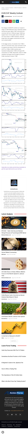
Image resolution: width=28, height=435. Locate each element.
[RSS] (16, 414)
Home (3, 7)
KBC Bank (4, 254)
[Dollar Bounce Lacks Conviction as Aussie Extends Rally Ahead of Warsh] (14, 287)
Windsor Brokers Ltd (6, 234)
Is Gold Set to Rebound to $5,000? (11, 336)
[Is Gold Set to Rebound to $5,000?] (14, 328)
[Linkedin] (17, 21)
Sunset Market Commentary (9, 252)
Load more (13, 341)
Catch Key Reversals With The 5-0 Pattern (13, 350)
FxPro (3, 338)
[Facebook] (3, 21)
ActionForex (8, 16)
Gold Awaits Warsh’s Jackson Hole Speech (13, 316)
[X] (6, 21)
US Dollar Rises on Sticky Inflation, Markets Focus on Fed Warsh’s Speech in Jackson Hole (13, 273)
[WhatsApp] (13, 21)
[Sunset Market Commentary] (14, 244)
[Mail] (11, 414)
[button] (3, 432)
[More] (21, 21)
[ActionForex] (3, 16)
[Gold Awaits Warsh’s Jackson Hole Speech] (14, 308)
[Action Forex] (14, 2)
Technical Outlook (9, 7)
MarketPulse (4, 318)
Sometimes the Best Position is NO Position (14, 356)
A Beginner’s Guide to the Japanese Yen (12, 362)
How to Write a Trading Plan (9, 369)
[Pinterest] (10, 21)
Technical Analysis (5, 228)
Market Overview (5, 292)
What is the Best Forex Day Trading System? (14, 381)
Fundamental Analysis (6, 249)
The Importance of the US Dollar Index (12, 375)
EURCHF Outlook (18, 7)
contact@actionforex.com (17, 410)
